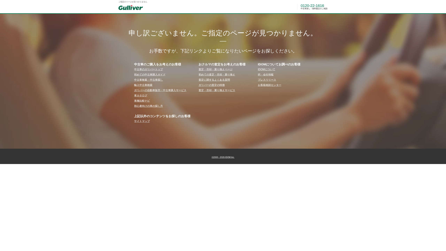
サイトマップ (142, 121)
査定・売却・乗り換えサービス (217, 90)
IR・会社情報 (266, 74)
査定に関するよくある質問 (214, 79)
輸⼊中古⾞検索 (143, 84)
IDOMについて (266, 69)
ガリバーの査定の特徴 (212, 84)
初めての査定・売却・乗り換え (217, 74)
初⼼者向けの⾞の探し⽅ (148, 105)
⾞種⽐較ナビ (142, 100)
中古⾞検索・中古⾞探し (148, 79)
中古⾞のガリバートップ (148, 69)
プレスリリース (267, 79)
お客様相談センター (269, 84)
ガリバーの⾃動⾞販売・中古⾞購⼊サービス (160, 90)
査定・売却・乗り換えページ (216, 69)
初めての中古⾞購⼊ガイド (150, 74)
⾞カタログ (140, 95)
